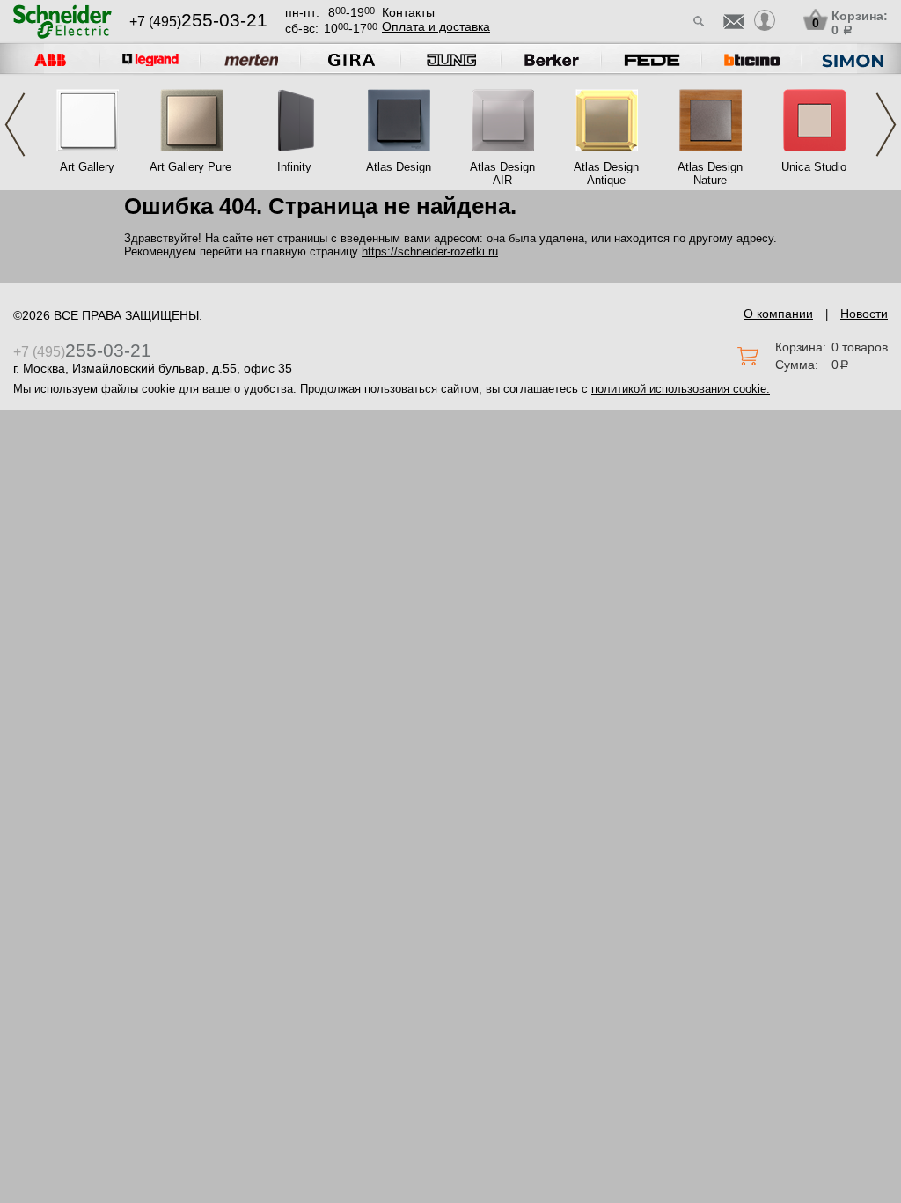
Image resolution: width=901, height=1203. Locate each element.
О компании (778, 313)
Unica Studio (813, 166)
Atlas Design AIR (502, 173)
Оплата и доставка (436, 26)
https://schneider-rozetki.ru (430, 251)
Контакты (408, 12)
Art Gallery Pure (190, 166)
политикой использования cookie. (680, 388)
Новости (864, 313)
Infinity (294, 166)
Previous (15, 124)
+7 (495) (198, 21)
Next (886, 124)
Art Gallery (87, 166)
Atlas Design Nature (710, 173)
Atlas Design (398, 166)
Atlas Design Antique (606, 173)
